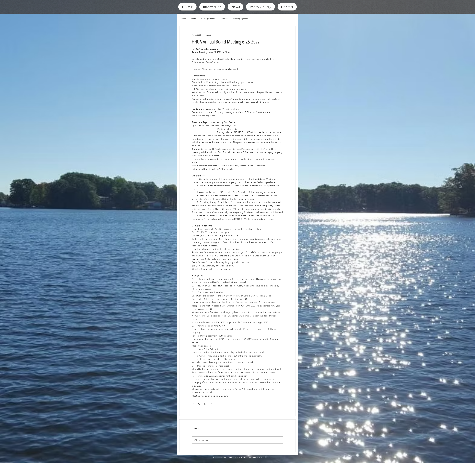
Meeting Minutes (208, 18)
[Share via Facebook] (193, 404)
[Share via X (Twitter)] (199, 404)
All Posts (182, 18)
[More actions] (281, 34)
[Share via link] (211, 404)
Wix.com (263, 457)
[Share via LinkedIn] (205, 404)
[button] (292, 19)
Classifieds (224, 18)
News (193, 18)
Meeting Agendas (240, 18)
